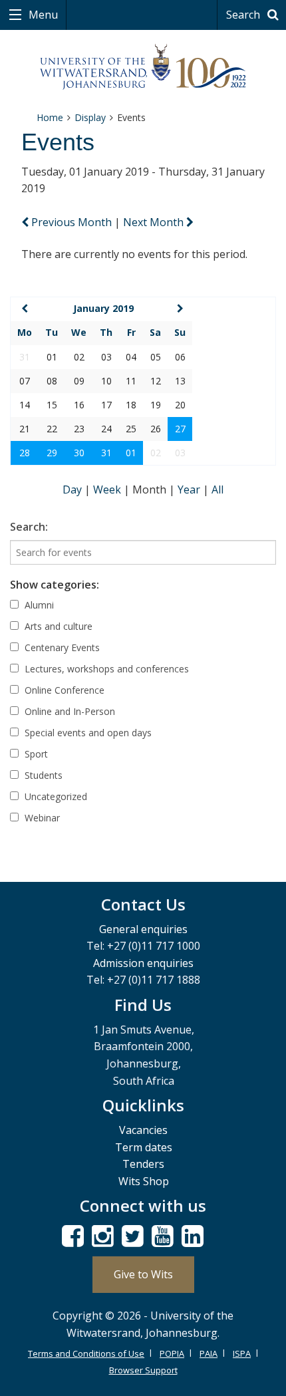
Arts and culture (57, 626)
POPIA (172, 1353)
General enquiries (143, 929)
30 (79, 452)
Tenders (143, 1164)
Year (190, 489)
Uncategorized (54, 796)
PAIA (208, 1353)
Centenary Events (61, 647)
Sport (35, 754)
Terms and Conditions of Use (86, 1353)
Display (90, 117)
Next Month (154, 222)
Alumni (38, 605)
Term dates (143, 1147)
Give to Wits (143, 1274)
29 (52, 452)
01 (131, 452)
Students (42, 775)
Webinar (41, 817)
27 (180, 428)
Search (244, 14)
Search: (29, 526)
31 (106, 452)
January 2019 (103, 308)
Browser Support (143, 1370)
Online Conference (63, 690)
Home (50, 117)
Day (73, 489)
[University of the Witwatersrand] (143, 67)
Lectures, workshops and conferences (105, 668)
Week (108, 489)
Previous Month (71, 222)
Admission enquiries (143, 963)
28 (24, 452)
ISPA (242, 1353)
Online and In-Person (68, 711)
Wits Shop (143, 1181)
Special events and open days (87, 732)
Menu (42, 14)
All (217, 489)
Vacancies (143, 1130)
